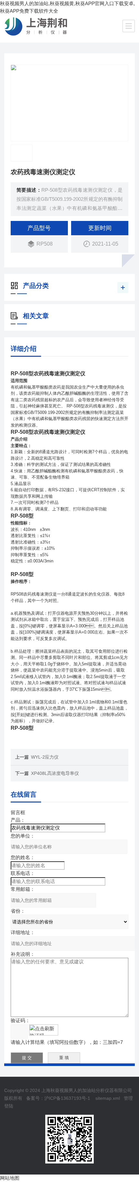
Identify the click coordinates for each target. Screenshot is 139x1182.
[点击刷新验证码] (43, 1029)
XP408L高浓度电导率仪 (55, 773)
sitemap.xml (107, 1098)
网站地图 (9, 1178)
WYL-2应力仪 (45, 757)
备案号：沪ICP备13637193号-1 (58, 1098)
